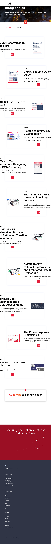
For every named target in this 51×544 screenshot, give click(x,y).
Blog (6, 495)
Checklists (7, 500)
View (12, 54)
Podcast (6, 503)
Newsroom (7, 519)
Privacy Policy (16, 537)
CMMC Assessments (9, 476)
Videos (6, 502)
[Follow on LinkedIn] (6, 533)
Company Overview (8, 514)
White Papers (7, 493)
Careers (6, 518)
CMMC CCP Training (9, 485)
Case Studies (7, 498)
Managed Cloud (8, 480)
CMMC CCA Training (9, 483)
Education (7, 507)
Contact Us (25, 453)
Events (6, 508)
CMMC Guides (7, 497)
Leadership (7, 516)
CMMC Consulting (8, 478)
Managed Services (8, 481)
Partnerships (7, 521)
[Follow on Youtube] (9, 533)
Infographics (7, 505)
